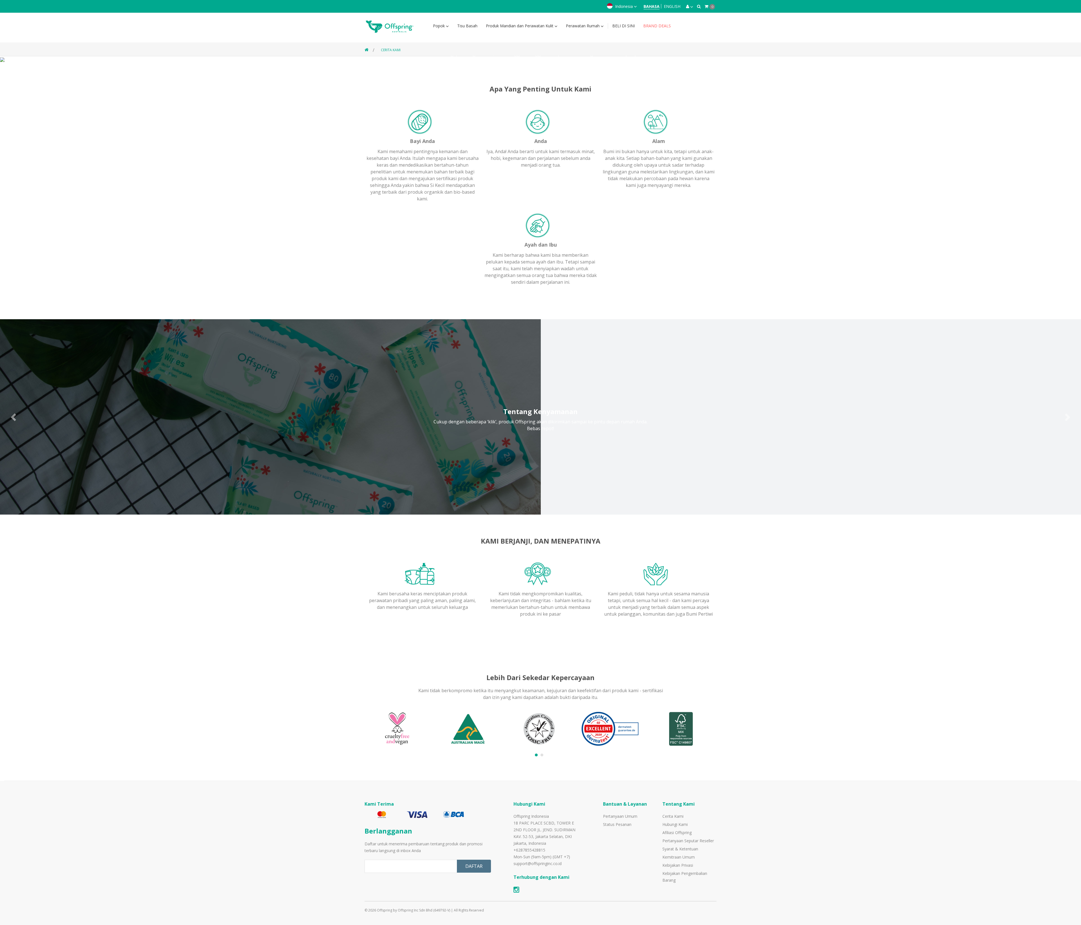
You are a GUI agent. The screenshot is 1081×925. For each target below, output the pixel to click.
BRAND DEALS (657, 25)
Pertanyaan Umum (620, 816)
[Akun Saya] (689, 6)
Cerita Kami (391, 50)
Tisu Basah (467, 25)
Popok (439, 25)
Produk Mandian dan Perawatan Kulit (520, 25)
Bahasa (652, 6)
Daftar (474, 866)
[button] (14, 417)
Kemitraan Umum (678, 857)
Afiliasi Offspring (677, 832)
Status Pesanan (617, 824)
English (672, 6)
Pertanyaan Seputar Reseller (688, 840)
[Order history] (699, 6)
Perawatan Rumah (583, 25)
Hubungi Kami (675, 824)
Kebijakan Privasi (677, 865)
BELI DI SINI (623, 25)
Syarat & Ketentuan (680, 849)
